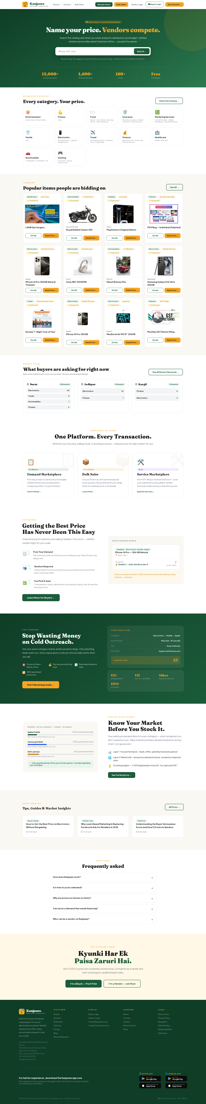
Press (125, 1029)
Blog (56, 1033)
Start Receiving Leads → (40, 684)
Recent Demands (61, 1037)
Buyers (56, 4)
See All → (174, 187)
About (126, 1014)
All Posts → (174, 807)
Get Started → (174, 4)
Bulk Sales (79, 4)
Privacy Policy (164, 1018)
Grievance (162, 1033)
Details (34, 236)
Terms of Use (163, 1014)
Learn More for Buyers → (41, 597)
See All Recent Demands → (165, 372)
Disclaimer (162, 1022)
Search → (141, 51)
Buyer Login (93, 1014)
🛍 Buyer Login (154, 4)
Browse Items (104, 4)
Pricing (57, 1029)
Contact (127, 1018)
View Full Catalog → (169, 101)
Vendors (67, 4)
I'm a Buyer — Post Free (83, 983)
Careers (126, 1022)
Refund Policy (164, 1025)
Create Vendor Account (98, 1025)
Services (57, 1025)
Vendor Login (137, 4)
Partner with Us (129, 1025)
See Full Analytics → (122, 775)
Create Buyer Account (98, 1022)
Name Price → (51, 236)
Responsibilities (165, 1029)
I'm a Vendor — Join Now (122, 983)
